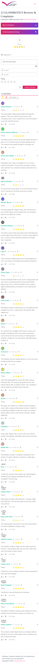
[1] (2, 82)
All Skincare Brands (29, 19)
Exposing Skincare (19, 661)
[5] (14, 82)
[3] (8, 82)
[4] (11, 82)
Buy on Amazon (8, 25)
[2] (5, 82)
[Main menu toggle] (35, 4)
